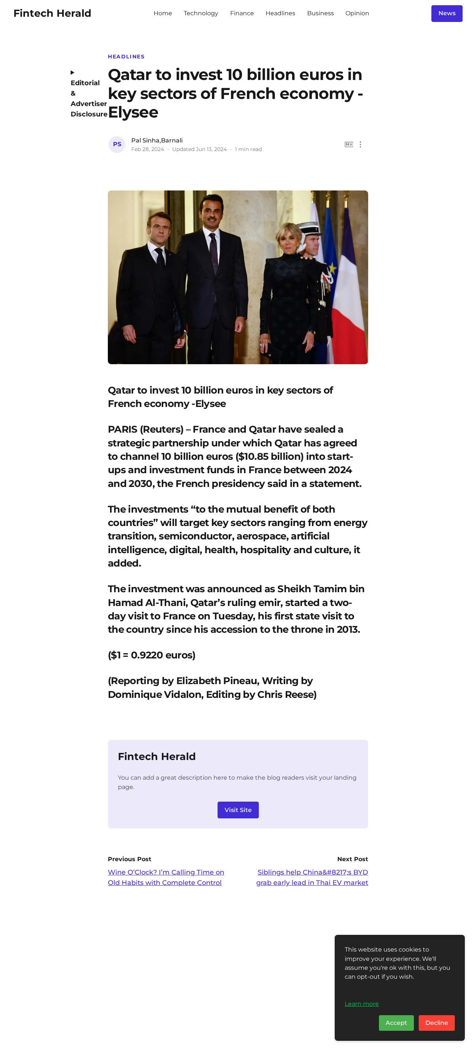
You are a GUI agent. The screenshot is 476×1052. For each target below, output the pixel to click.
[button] (360, 144)
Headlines (280, 13)
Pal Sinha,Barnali (157, 140)
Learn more (362, 1003)
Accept (396, 1022)
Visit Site (238, 810)
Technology (201, 13)
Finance (242, 13)
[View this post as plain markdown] (349, 144)
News (447, 13)
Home (163, 13)
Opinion (357, 13)
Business (320, 13)
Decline (436, 1022)
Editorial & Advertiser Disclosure (84, 98)
